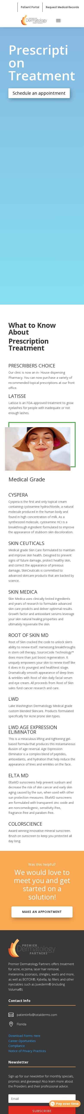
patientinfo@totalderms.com (37, 1015)
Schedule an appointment (39, 93)
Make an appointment (42, 912)
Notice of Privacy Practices (27, 1051)
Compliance (16, 1046)
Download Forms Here (24, 1036)
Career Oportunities (22, 1041)
